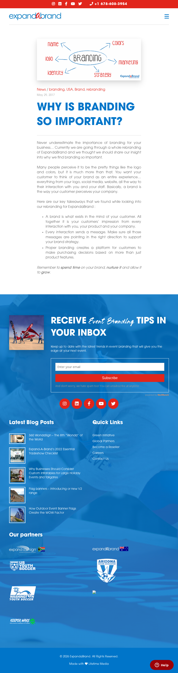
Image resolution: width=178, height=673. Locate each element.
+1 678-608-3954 (110, 4)
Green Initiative (103, 435)
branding (57, 90)
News (41, 90)
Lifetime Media (99, 664)
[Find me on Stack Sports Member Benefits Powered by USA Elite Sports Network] (130, 592)
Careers (98, 453)
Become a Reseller (105, 447)
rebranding (95, 90)
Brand (80, 90)
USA (69, 90)
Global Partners (103, 441)
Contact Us (100, 459)
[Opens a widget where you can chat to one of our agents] (162, 665)
